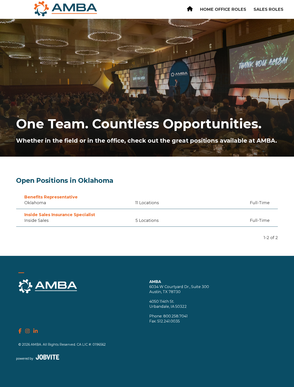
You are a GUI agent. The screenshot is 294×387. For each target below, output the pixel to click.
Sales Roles (268, 9)
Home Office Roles (223, 9)
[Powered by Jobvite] (37, 357)
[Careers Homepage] (190, 9)
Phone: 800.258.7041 (168, 316)
